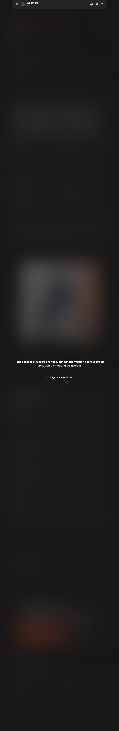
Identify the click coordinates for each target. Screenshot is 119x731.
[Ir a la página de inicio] (29, 4)
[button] (91, 4)
